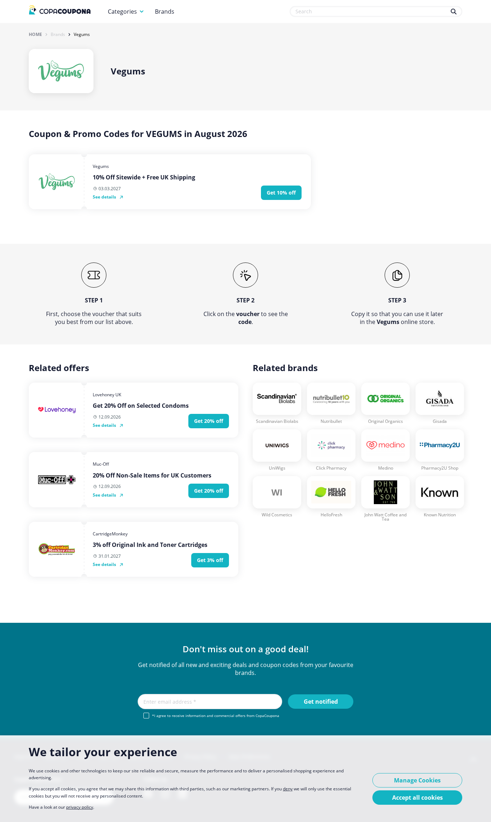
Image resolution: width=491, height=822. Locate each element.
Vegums (82, 34)
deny (288, 789)
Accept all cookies (417, 798)
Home (35, 34)
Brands (164, 11)
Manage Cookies (417, 780)
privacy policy (79, 807)
